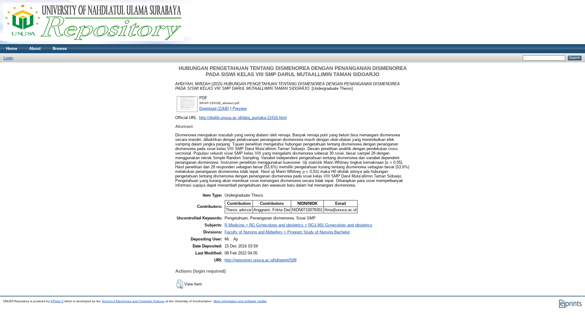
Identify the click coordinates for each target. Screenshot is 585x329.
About (35, 48)
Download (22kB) (214, 108)
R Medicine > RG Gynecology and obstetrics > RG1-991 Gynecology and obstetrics (298, 225)
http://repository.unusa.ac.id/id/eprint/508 (260, 260)
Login (8, 58)
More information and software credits (240, 301)
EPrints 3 (57, 301)
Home (11, 48)
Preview (239, 108)
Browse (60, 48)
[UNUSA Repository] (93, 42)
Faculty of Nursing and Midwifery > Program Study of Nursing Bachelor (287, 232)
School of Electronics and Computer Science (133, 301)
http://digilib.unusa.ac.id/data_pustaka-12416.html (243, 117)
